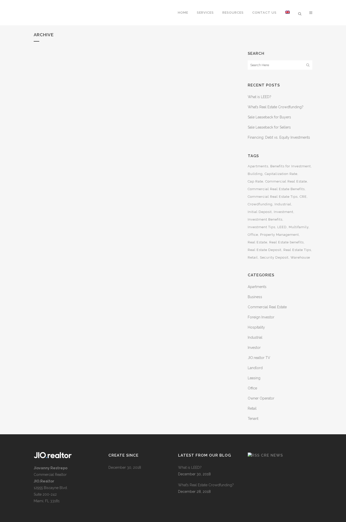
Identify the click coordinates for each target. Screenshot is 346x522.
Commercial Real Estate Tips (273, 197)
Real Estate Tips (297, 250)
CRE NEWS (272, 455)
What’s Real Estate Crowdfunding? (275, 107)
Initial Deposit (260, 212)
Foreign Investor (261, 317)
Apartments (258, 166)
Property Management (279, 235)
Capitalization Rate (281, 174)
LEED (282, 227)
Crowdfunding (260, 204)
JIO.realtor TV (259, 358)
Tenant (253, 419)
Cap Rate (255, 181)
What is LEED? (259, 97)
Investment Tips (261, 227)
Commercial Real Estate (286, 181)
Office (253, 235)
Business (255, 297)
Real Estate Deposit (264, 250)
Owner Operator (261, 398)
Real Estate (257, 242)
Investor (254, 348)
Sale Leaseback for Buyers (269, 117)
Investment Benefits (265, 219)
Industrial (283, 204)
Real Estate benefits (286, 242)
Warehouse (300, 257)
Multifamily (299, 227)
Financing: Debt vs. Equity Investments (279, 137)
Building (255, 174)
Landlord (255, 368)
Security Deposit (274, 257)
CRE (303, 197)
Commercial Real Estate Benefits (276, 189)
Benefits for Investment (290, 166)
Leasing (254, 378)
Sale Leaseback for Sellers (269, 127)
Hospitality (256, 327)
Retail (253, 257)
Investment (283, 212)
